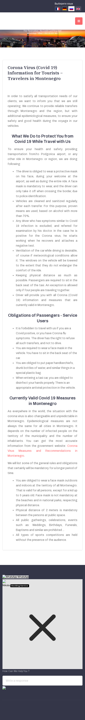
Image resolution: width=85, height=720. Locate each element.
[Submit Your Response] (4, 687)
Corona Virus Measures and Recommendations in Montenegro (42, 450)
